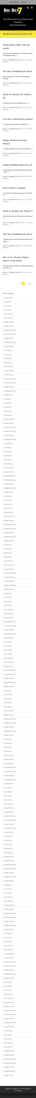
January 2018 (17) (9, 715)
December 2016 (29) (10, 767)
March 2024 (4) (8, 415)
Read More (5, 61)
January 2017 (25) (9, 763)
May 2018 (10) (8, 699)
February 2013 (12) (9, 954)
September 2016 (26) (10, 780)
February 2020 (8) (9, 613)
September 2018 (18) (10, 682)
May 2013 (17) (8, 942)
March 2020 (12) (8, 609)
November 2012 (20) (10, 966)
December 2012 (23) (10, 962)
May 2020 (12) (8, 601)
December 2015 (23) (10, 816)
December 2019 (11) (10, 622)
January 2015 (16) (9, 861)
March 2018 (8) (8, 707)
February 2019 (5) (9, 662)
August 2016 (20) (9, 784)
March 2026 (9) (8, 318)
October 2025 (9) (9, 338)
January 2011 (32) (9, 1055)
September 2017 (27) (10, 731)
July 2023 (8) (7, 447)
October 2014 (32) (9, 873)
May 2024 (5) (7, 407)
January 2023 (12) (9, 472)
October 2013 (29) (9, 921)
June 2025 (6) (8, 354)
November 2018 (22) (10, 674)
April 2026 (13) (8, 314)
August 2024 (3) (8, 395)
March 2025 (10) (8, 366)
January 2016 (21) (9, 812)
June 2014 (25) (8, 889)
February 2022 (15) (9, 516)
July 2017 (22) (8, 739)
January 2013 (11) (9, 958)
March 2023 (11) (8, 464)
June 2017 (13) (8, 743)
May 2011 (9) (7, 1039)
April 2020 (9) (8, 605)
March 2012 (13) (8, 998)
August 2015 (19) (9, 832)
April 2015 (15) (8, 848)
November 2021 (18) (10, 528)
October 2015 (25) (9, 824)
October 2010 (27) (9, 1067)
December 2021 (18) (10, 524)
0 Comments (29, 60)
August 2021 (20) (9, 541)
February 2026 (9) (9, 322)
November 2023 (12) (10, 431)
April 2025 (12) (8, 362)
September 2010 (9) (9, 1071)
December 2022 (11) (10, 476)
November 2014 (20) (10, 869)
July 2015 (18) (8, 836)
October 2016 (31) (9, 775)
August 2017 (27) (9, 735)
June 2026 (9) (8, 306)
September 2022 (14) (10, 488)
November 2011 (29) (10, 1014)
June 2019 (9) (8, 646)
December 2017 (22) (10, 719)
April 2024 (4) (8, 411)
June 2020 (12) (8, 597)
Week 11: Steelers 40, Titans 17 (18, 211)
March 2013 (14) (8, 950)
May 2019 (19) (8, 650)
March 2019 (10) (8, 658)
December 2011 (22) (10, 1010)
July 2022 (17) (8, 496)
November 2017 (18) (10, 723)
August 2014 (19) (9, 881)
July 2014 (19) (8, 885)
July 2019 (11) (8, 642)
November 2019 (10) (10, 626)
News (23, 60)
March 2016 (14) (8, 804)
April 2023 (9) (8, 460)
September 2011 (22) (10, 1023)
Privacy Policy (18, 1090)
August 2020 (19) (9, 589)
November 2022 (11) (10, 480)
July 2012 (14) (8, 982)
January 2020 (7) (8, 618)
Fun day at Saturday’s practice (18, 119)
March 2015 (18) (8, 852)
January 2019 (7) (8, 666)
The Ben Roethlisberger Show (17, 71)
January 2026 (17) (9, 326)
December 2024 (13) (10, 379)
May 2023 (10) (8, 456)
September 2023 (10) (10, 439)
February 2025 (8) (9, 370)
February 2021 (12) (9, 565)
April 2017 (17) (8, 751)
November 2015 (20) (10, 820)
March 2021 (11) (8, 561)
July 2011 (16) (8, 1031)
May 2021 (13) (8, 553)
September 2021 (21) (10, 537)
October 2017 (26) (9, 727)
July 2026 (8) (7, 302)
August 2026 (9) (8, 298)
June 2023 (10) (8, 451)
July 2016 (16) (8, 788)
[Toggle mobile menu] (32, 8)
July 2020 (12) (8, 593)
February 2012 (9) (9, 1002)
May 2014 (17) (8, 893)
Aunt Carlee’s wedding (14, 188)
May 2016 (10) (8, 796)
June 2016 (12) (8, 792)
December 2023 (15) (10, 427)
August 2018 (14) (9, 686)
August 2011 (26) (9, 1027)
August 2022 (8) (8, 492)
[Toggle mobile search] (28, 8)
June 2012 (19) (8, 986)
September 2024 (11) (10, 391)
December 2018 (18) (10, 670)
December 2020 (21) (10, 573)
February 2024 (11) (9, 419)
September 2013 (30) (10, 925)
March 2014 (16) (8, 901)
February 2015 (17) (9, 856)
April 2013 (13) (8, 946)
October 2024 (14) (9, 387)
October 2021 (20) (9, 532)
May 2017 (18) (8, 747)
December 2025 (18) (10, 330)
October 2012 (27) (9, 970)
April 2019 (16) (8, 654)
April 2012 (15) (8, 994)
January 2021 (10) (9, 569)
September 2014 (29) (10, 877)
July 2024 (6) (7, 399)
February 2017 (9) (9, 759)
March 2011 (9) (8, 1047)
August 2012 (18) (9, 978)
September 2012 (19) (10, 974)
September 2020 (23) (10, 585)
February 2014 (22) (9, 905)
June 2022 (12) (8, 500)
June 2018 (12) (8, 694)
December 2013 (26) (10, 913)
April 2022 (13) (8, 508)
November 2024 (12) (10, 383)
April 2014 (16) (8, 897)
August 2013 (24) (9, 929)
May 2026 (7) (7, 310)
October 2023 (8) (9, 435)
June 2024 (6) (8, 403)
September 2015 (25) (10, 828)
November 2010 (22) (10, 1063)
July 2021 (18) (8, 545)
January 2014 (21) (9, 909)
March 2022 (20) (8, 512)
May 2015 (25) (8, 844)
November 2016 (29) (10, 771)
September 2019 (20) (10, 634)
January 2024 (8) (8, 423)
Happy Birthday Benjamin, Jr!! (17, 165)
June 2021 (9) (8, 549)
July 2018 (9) (7, 690)
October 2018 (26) (9, 678)
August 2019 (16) (9, 638)
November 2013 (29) (10, 917)
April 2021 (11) (8, 557)
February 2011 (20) (9, 1051)
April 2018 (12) (8, 703)
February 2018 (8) (9, 711)
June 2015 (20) (8, 840)
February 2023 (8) (9, 468)
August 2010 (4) (8, 1075)
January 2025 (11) (9, 375)
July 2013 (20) (8, 933)
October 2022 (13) (9, 484)
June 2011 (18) (8, 1035)
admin (6, 60)
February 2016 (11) (9, 808)
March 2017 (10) (8, 755)
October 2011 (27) (9, 1018)
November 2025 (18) (10, 334)
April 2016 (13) (8, 800)
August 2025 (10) (9, 346)
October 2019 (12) (9, 630)
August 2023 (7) (8, 443)
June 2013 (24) (8, 937)
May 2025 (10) (8, 358)
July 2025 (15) (8, 350)
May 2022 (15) (8, 504)
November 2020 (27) (10, 577)
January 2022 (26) (9, 520)
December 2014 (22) (10, 865)
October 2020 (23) (9, 581)
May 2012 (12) (8, 990)
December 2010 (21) (10, 1059)
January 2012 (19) (9, 1006)
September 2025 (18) (10, 342)
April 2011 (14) (8, 1043)
